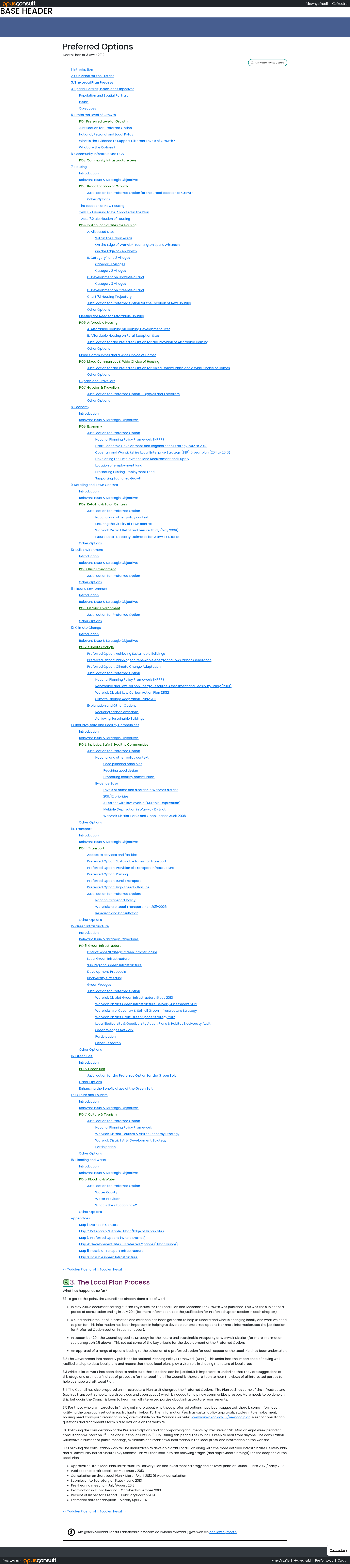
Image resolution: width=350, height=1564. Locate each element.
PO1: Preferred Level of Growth (103, 121)
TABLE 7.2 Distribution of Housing (104, 218)
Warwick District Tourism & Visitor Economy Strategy (137, 1134)
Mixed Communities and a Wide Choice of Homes (117, 355)
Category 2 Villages (110, 270)
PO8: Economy (90, 426)
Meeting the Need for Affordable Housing (111, 316)
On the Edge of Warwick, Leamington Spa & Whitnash (137, 244)
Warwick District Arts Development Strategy (130, 1140)
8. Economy (80, 407)
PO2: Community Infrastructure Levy (108, 160)
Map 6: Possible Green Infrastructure (108, 1257)
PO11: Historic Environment (99, 608)
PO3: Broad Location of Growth (103, 186)
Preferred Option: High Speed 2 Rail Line (118, 887)
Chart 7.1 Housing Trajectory (109, 296)
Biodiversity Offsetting (104, 978)
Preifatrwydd (324, 1560)
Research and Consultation (116, 913)
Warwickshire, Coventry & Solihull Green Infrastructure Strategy (146, 1010)
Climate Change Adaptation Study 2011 (125, 699)
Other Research (108, 1043)
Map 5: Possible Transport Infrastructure (111, 1250)
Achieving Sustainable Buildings (119, 718)
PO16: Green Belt (92, 1069)
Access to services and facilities (112, 854)
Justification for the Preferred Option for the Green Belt (131, 1075)
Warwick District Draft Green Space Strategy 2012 (135, 1017)
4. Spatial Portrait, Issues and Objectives (102, 89)
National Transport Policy (115, 900)
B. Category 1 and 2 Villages (108, 257)
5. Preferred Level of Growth (93, 115)
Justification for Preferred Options (114, 893)
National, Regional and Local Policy (106, 134)
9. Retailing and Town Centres (94, 485)
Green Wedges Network (114, 1030)
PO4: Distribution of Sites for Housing (108, 225)
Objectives (87, 108)
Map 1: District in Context (98, 1224)
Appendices (80, 1218)
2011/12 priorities (115, 796)
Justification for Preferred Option (105, 128)
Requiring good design (120, 770)
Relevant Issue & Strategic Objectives (109, 179)
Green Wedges (99, 984)
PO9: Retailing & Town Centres (103, 504)
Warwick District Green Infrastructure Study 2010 (134, 997)
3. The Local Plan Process (92, 82)
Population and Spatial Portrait (103, 95)
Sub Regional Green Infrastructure (114, 965)
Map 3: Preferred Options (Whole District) (112, 1237)
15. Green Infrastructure (90, 926)
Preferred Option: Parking (107, 874)
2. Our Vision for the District (92, 76)
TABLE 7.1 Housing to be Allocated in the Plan (114, 212)
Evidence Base (106, 783)
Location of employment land (118, 465)
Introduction (89, 173)
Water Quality (106, 1192)
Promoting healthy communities (129, 777)
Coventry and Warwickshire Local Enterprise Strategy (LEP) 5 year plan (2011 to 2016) (162, 452)
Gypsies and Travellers (97, 381)
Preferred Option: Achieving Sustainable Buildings (126, 653)
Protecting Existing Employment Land (125, 472)
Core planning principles (122, 764)
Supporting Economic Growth (118, 478)
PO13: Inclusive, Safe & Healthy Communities (113, 744)
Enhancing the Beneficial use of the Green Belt (116, 1088)
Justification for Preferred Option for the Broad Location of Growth (140, 192)
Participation (105, 1036)
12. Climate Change (86, 627)
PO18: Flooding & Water (97, 1179)
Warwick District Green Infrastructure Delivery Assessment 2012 (146, 1004)
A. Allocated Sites (100, 231)
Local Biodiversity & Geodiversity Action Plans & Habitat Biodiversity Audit (153, 1023)
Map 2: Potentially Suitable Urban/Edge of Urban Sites (121, 1231)
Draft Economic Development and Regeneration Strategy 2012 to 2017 (151, 446)
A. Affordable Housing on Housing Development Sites (128, 329)
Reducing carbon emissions (117, 712)
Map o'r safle (280, 1560)
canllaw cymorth (223, 1532)
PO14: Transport (92, 848)
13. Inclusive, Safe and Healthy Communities (105, 725)
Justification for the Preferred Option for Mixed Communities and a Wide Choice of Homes (158, 368)
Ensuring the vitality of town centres (124, 523)
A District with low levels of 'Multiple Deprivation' (141, 803)
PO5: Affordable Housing (98, 322)
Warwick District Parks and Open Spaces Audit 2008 (144, 816)
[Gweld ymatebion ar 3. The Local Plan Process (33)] (66, 1282)
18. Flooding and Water (89, 1160)
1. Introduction (82, 69)
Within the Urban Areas (113, 238)
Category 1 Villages (110, 264)
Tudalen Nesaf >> (113, 1269)
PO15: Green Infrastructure (100, 945)
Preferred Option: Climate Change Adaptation (124, 666)
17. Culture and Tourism (89, 1095)
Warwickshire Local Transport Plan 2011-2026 (131, 906)
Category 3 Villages (110, 283)
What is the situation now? (116, 1205)
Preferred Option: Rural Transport (114, 880)
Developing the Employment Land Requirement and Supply (142, 459)
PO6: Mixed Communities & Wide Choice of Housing (119, 361)
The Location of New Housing (101, 205)
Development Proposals (106, 971)
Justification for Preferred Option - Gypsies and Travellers (133, 394)
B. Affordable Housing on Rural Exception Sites (123, 335)
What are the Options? (97, 147)
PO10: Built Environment (97, 569)
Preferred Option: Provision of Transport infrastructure (130, 867)
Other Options (98, 199)
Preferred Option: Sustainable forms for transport (126, 861)
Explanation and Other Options (111, 705)
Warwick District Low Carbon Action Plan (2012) (133, 692)
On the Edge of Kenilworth (116, 251)
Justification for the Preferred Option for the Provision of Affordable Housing (147, 342)
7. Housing (79, 166)
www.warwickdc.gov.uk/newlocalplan (220, 1417)
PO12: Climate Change (96, 647)
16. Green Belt (82, 1056)
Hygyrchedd (302, 1560)
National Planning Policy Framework (123, 1127)
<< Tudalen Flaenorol (79, 1269)
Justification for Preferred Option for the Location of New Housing (139, 303)
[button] (267, 62)
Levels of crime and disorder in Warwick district (140, 790)
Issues (84, 102)
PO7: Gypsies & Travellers (99, 387)
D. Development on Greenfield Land (115, 290)
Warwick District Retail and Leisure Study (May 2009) (136, 530)
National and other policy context (122, 517)
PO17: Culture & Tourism (98, 1114)
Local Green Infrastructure (108, 958)
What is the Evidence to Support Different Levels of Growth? (127, 141)
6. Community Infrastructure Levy (97, 154)
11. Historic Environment (89, 588)
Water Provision (107, 1198)
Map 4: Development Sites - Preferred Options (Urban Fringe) (128, 1244)
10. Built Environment (87, 549)
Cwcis (342, 1560)
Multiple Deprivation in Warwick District (134, 809)
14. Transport (81, 829)
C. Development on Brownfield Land (115, 277)
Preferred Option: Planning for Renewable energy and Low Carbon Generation (149, 660)
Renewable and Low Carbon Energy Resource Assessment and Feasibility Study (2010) (163, 686)
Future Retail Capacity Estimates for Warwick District (137, 536)
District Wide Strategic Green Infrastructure (122, 952)
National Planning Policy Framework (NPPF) (129, 439)
